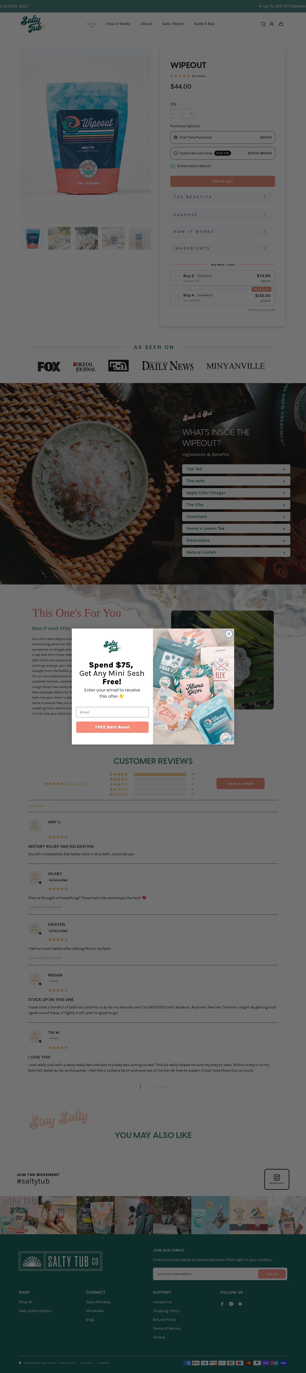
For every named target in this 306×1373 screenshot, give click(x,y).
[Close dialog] (229, 633)
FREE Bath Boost (112, 727)
